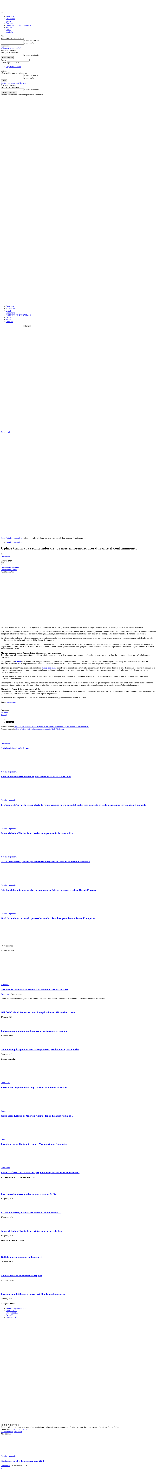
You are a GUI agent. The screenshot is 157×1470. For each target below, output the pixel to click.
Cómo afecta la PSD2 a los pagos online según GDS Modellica (39, 729)
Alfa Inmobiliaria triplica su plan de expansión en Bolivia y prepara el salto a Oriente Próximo (48, 890)
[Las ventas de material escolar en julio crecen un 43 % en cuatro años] (14, 770)
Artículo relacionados (10, 748)
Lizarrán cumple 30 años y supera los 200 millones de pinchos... (33, 1294)
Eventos (9, 27)
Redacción (5, 994)
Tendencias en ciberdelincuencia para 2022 (22, 1461)
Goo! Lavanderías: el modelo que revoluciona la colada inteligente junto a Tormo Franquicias (48, 918)
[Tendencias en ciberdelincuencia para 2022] (21, 1454)
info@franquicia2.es (19, 1429)
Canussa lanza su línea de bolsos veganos (21, 1275)
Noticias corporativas (14, 542)
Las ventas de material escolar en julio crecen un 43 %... (29, 1194)
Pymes (8, 21)
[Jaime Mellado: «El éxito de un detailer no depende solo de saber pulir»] (14, 826)
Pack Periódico (7, 1432)
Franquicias (10, 19)
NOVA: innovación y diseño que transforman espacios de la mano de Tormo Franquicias (45, 861)
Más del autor (24, 748)
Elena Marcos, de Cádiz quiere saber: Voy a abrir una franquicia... (34, 1144)
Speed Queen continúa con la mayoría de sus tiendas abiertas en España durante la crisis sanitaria (51, 727)
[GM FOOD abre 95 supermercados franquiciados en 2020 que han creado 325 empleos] (7, 1008)
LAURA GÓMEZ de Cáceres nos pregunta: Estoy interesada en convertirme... (40, 1172)
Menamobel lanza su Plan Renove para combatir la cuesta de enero (34, 989)
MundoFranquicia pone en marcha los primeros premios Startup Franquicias (40, 1049)
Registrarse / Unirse (13, 67)
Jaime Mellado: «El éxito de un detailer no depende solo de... (31, 1231)
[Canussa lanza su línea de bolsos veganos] (7, 1271)
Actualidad (10, 16)
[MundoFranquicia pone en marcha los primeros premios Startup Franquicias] (7, 1045)
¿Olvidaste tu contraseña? (11, 48)
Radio (8, 30)
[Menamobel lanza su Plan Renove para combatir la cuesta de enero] (21, 982)
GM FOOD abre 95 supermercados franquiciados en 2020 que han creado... (39, 1012)
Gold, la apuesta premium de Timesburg (21, 1257)
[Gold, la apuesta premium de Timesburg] (7, 1252)
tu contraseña (29, 43)
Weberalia (18, 1432)
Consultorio (10, 23)
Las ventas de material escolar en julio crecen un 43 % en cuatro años (36, 776)
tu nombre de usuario (32, 41)
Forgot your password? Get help (13, 83)
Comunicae (5, 556)
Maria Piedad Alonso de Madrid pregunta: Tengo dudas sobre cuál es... (37, 1116)
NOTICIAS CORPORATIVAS (18, 25)
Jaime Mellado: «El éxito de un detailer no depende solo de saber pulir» (37, 833)
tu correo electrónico (31, 55)
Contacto (9, 32)
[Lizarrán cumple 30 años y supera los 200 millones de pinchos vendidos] (7, 1289)
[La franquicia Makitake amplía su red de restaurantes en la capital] (7, 1026)
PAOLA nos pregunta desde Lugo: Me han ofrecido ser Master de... (35, 1087)
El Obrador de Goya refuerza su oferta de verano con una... (31, 1212)
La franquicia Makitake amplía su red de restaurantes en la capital (34, 1031)
